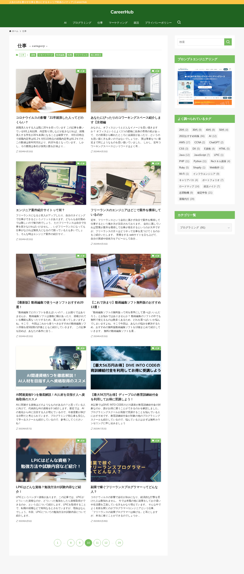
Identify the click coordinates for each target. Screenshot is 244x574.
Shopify (199, 167)
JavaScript (202, 155)
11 (97, 542)
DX (196, 148)
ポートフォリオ (212, 180)
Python (200, 161)
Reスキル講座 (220, 161)
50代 (223, 129)
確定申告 (204, 192)
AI (213, 136)
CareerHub (122, 12)
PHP (184, 161)
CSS (183, 148)
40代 (210, 129)
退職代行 (186, 199)
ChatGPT (216, 142)
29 (119, 542)
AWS (184, 142)
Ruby (184, 167)
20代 (183, 129)
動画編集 (60, 55)
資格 (33, 55)
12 (106, 542)
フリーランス (81, 55)
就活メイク (212, 186)
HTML (224, 148)
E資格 (209, 148)
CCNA (199, 142)
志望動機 (186, 192)
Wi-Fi (184, 173)
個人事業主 (96, 55)
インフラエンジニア (206, 173)
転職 (70, 55)
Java (184, 155)
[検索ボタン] (179, 22)
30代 (197, 129)
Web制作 (216, 167)
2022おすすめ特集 (192, 136)
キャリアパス (188, 180)
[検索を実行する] (228, 42)
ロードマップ (189, 186)
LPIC (218, 155)
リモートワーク (45, 55)
